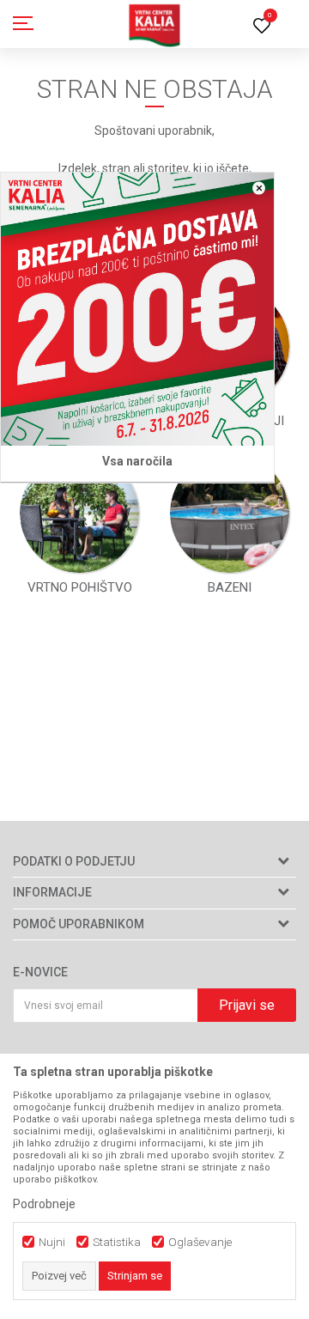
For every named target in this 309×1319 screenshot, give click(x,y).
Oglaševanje (200, 1242)
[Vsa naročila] (137, 309)
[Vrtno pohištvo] (80, 513)
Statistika (117, 1242)
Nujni (52, 1242)
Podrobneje (44, 1204)
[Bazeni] (230, 513)
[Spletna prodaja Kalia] (154, 24)
